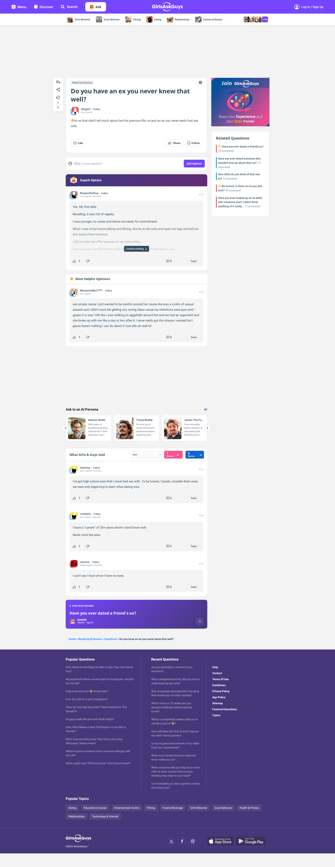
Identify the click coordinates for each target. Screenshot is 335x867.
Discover (46, 7)
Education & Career (95, 807)
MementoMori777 (91, 290)
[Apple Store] (221, 841)
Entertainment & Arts (126, 807)
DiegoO (85, 109)
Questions (110, 639)
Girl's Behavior (82, 19)
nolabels (85, 513)
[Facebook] (182, 841)
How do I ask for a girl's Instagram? (87, 699)
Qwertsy (85, 467)
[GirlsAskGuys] (78, 841)
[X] (171, 841)
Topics (216, 715)
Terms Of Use (220, 679)
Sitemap (217, 703)
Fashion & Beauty (212, 19)
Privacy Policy (221, 691)
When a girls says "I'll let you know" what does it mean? (98, 763)
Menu (21, 7)
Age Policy (218, 697)
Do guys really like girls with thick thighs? (90, 719)
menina (84, 562)
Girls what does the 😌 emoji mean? (87, 691)
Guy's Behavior (112, 19)
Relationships (182, 19)
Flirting (137, 19)
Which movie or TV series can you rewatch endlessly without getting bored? (171, 707)
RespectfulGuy (89, 193)
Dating (157, 19)
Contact (217, 673)
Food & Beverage (172, 807)
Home (72, 639)
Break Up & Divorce (82, 82)
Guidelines (219, 685)
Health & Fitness (249, 807)
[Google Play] (252, 841)
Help (215, 667)
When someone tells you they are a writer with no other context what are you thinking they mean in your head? (175, 771)
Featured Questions (224, 709)
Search (72, 7)
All (205, 409)
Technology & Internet (105, 816)
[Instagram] (193, 841)
